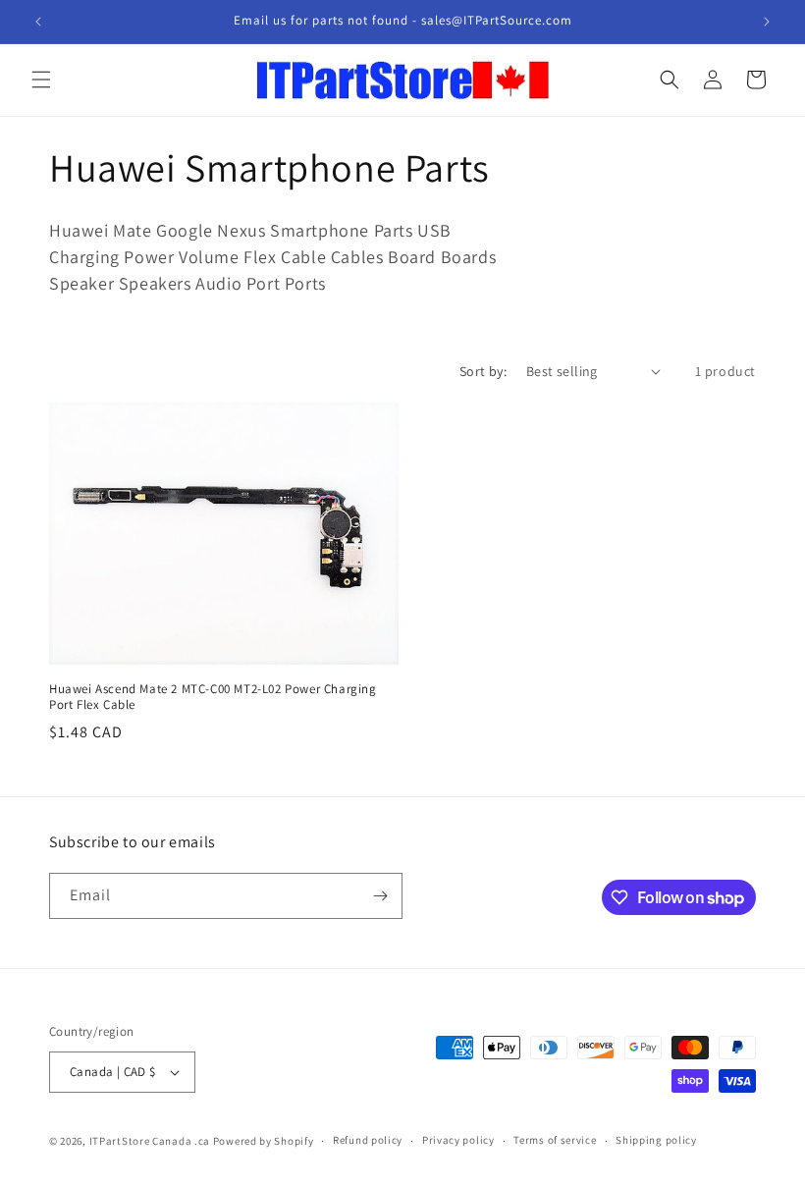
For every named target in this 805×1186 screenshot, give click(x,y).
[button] (41, 79)
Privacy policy (458, 1140)
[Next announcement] (766, 21)
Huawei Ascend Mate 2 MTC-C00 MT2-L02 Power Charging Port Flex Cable (213, 697)
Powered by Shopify (263, 1141)
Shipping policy (656, 1140)
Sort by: (483, 371)
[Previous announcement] (38, 21)
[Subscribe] (380, 896)
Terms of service (554, 1140)
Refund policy (367, 1140)
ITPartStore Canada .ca (149, 1141)
